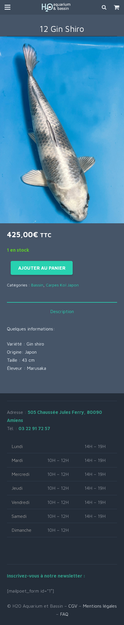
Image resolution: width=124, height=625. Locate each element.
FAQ (64, 614)
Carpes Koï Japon (62, 284)
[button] (115, 45)
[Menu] (7, 7)
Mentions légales (100, 605)
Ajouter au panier (41, 268)
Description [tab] (62, 311)
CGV (72, 605)
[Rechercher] (104, 7)
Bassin (37, 284)
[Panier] (116, 7)
